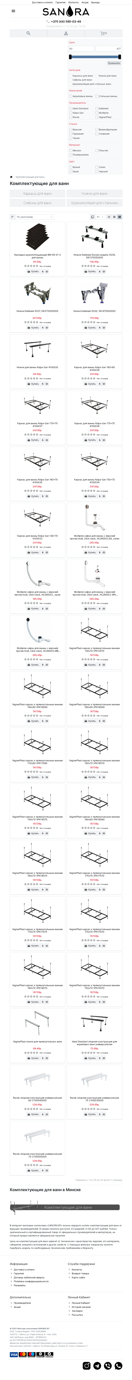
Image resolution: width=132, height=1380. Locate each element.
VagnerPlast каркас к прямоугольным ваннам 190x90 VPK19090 (37, 705)
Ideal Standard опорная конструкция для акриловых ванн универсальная (94, 1043)
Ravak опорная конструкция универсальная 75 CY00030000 (94, 1099)
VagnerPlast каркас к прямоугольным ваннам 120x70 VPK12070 (94, 649)
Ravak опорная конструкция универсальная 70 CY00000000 (37, 1155)
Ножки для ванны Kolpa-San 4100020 (37, 367)
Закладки (77, 1310)
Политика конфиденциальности (31, 1281)
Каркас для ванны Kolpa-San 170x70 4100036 (94, 424)
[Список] (109, 217)
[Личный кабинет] (66, 33)
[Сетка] (114, 217)
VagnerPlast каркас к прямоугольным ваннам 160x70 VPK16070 (37, 986)
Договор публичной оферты (29, 1277)
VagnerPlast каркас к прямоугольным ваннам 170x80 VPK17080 (37, 762)
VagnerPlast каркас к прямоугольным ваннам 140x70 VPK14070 (37, 818)
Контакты (73, 2)
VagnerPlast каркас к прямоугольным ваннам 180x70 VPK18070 (37, 874)
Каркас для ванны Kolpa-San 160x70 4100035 (37, 481)
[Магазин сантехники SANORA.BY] (11, 177)
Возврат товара (80, 1273)
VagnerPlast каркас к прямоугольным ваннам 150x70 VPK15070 (94, 986)
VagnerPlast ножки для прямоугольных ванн (37, 1041)
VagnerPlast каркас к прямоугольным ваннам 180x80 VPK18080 (94, 818)
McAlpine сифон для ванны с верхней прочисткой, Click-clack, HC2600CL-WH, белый (94, 593)
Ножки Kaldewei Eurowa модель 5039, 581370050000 (95, 256)
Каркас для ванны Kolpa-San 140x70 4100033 (37, 537)
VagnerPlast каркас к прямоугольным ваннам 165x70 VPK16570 (94, 762)
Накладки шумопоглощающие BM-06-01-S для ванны (37, 256)
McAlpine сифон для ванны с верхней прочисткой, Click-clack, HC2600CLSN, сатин (94, 537)
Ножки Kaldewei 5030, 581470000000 (94, 311)
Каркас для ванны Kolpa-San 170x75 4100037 (37, 424)
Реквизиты (20, 1285)
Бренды (95, 2)
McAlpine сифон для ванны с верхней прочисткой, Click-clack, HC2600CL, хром (37, 593)
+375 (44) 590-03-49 (66, 21)
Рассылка (77, 1314)
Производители (22, 1303)
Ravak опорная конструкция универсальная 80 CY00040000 (37, 1099)
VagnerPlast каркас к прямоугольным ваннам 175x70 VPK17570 (94, 874)
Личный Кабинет (81, 1303)
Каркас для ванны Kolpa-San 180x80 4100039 (94, 368)
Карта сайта (78, 1277)
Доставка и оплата (42, 2)
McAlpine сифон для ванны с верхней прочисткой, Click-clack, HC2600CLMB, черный (37, 649)
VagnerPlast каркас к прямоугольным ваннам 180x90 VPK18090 (94, 705)
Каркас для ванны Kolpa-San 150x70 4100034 (94, 481)
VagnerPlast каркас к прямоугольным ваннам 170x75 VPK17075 (37, 930)
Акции (85, 2)
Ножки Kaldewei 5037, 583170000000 (37, 311)
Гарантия (61, 2)
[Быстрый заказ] (42, 271)
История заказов (81, 1307)
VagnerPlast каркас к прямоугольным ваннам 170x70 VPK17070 (94, 930)
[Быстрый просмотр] (47, 271)
